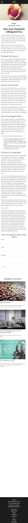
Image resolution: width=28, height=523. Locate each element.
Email (2, 247)
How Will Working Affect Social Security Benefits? (10, 331)
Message (3, 255)
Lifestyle (14, 521)
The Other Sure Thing (7, 361)
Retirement (14, 511)
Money (14, 519)
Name (2, 239)
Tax (14, 517)
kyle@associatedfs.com (14, 506)
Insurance (14, 516)
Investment (14, 514)
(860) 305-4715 (16, 501)
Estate (14, 512)
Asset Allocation (5, 302)
